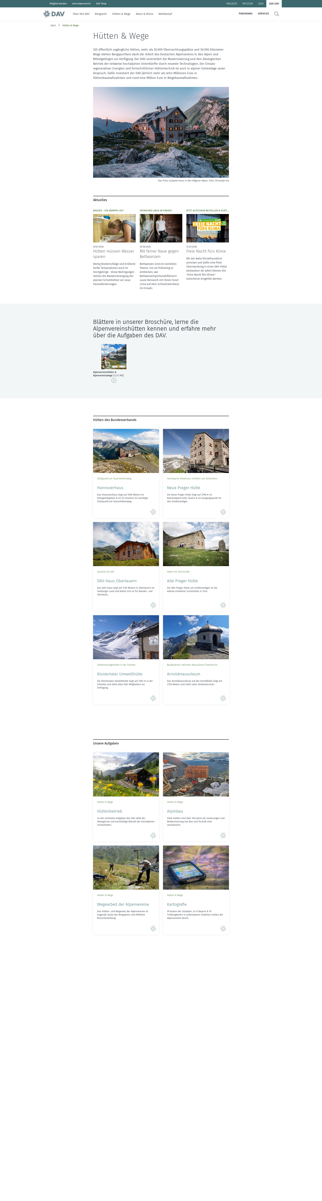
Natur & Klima (144, 13)
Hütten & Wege (121, 13)
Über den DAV (81, 13)
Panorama (245, 13)
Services (263, 13)
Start (53, 25)
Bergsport (101, 13)
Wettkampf (165, 13)
